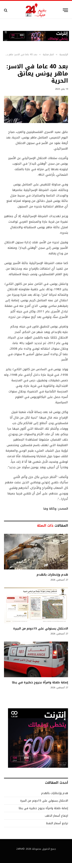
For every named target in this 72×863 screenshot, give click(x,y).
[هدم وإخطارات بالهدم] (36, 551)
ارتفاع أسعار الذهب (56, 815)
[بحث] (6, 10)
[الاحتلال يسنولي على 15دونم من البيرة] (36, 605)
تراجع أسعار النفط (57, 823)
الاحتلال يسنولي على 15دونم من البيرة (40, 628)
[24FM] (36, 10)
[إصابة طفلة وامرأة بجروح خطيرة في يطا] (36, 659)
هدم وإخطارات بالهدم (52, 574)
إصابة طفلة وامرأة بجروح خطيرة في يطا (40, 682)
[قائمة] (65, 10)
